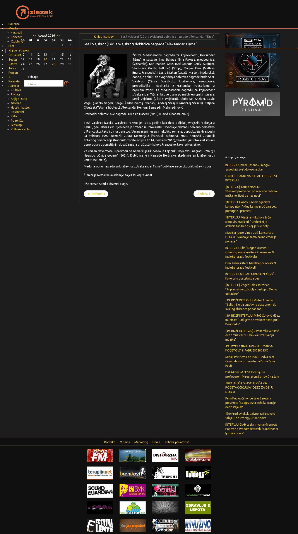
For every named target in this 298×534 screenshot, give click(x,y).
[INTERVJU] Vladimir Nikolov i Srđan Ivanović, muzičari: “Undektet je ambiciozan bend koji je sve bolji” (248, 222)
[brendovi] (133, 472)
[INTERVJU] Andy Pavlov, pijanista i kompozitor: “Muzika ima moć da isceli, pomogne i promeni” (251, 206)
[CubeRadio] (198, 490)
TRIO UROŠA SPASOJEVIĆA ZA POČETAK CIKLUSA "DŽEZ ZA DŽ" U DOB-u (249, 387)
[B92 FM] (100, 455)
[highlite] (100, 507)
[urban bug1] (198, 472)
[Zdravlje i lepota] (198, 507)
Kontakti (109, 442)
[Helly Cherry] (165, 525)
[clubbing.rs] (198, 455)
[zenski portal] (165, 490)
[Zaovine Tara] (133, 455)
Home (156, 442)
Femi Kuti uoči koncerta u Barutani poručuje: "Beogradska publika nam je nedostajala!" (250, 403)
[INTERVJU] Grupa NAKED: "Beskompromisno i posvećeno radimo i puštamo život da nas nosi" (251, 191)
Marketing (141, 442)
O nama (125, 442)
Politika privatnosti (177, 442)
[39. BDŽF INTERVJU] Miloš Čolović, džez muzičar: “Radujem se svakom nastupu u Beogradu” (252, 320)
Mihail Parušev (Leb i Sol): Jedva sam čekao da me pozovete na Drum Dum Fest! (250, 361)
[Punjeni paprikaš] (133, 525)
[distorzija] (165, 455)
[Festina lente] (100, 525)
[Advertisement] (200, 10)
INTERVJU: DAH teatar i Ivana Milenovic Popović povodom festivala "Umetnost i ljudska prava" (251, 429)
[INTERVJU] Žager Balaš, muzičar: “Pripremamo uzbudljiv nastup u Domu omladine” (251, 289)
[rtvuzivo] (198, 525)
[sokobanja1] (133, 507)
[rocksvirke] (165, 507)
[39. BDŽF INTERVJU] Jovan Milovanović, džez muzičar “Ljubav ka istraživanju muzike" (252, 335)
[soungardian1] (100, 490)
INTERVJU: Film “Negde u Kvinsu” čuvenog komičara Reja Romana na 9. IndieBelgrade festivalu (249, 252)
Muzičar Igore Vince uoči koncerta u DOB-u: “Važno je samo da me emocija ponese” (250, 237)
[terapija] (100, 472)
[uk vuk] (133, 490)
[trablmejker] (165, 472)
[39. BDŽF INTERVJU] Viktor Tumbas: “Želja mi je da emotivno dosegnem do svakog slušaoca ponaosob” (250, 305)
